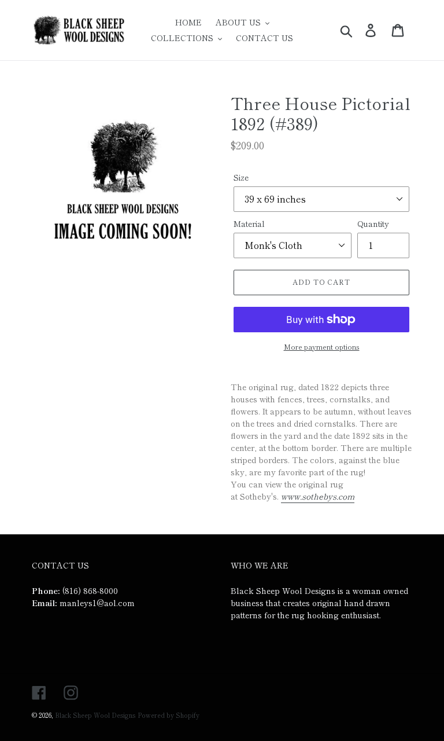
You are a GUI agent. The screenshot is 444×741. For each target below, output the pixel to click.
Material (249, 223)
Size (241, 177)
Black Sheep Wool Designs (95, 715)
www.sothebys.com (317, 496)
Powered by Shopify (168, 715)
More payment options (322, 346)
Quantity (373, 223)
